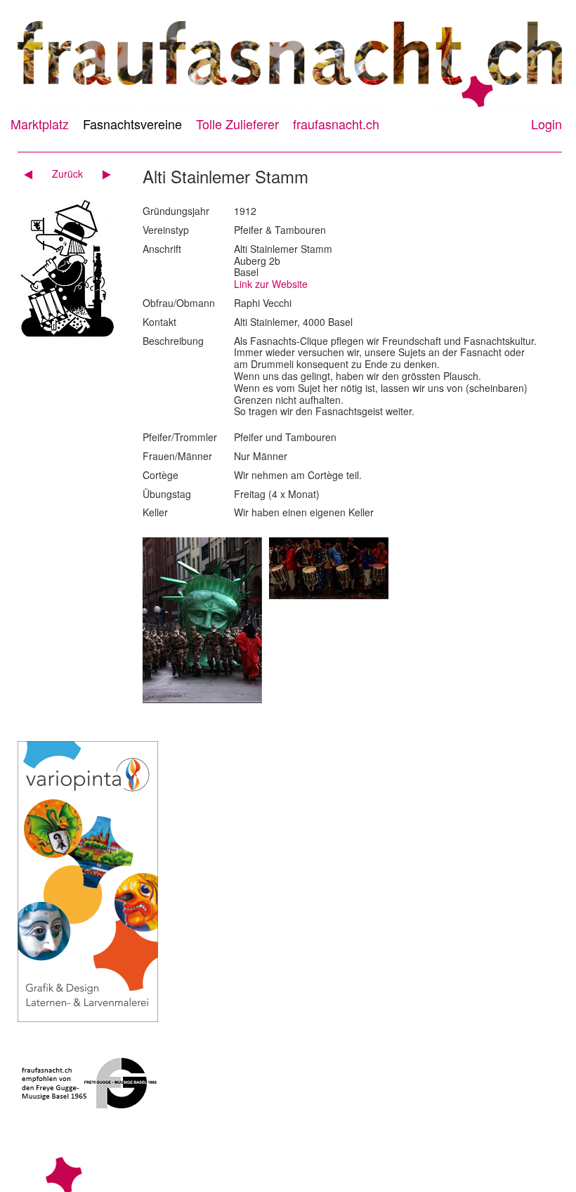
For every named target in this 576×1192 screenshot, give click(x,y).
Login (546, 123)
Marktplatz (40, 123)
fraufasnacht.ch (336, 123)
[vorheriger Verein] (33, 173)
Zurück (67, 173)
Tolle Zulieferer (237, 123)
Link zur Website (271, 284)
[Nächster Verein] (101, 173)
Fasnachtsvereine (132, 123)
